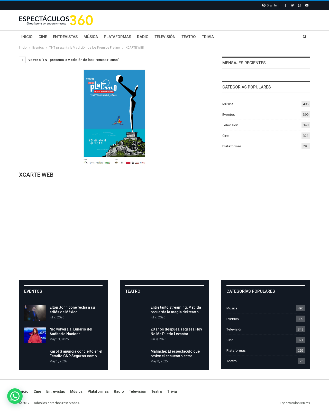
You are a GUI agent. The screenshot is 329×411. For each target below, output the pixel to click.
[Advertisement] (164, 229)
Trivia (208, 36)
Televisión (165, 36)
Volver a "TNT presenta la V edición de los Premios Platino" (73, 60)
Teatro (188, 36)
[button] (15, 396)
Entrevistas (65, 36)
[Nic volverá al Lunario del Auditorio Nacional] (35, 335)
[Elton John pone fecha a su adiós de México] (35, 313)
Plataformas (117, 36)
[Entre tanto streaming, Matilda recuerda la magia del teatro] (136, 313)
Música (91, 36)
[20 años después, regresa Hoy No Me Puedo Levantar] (136, 335)
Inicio (27, 36)
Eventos (228, 114)
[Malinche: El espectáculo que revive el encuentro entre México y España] (136, 357)
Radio (143, 36)
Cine (43, 36)
